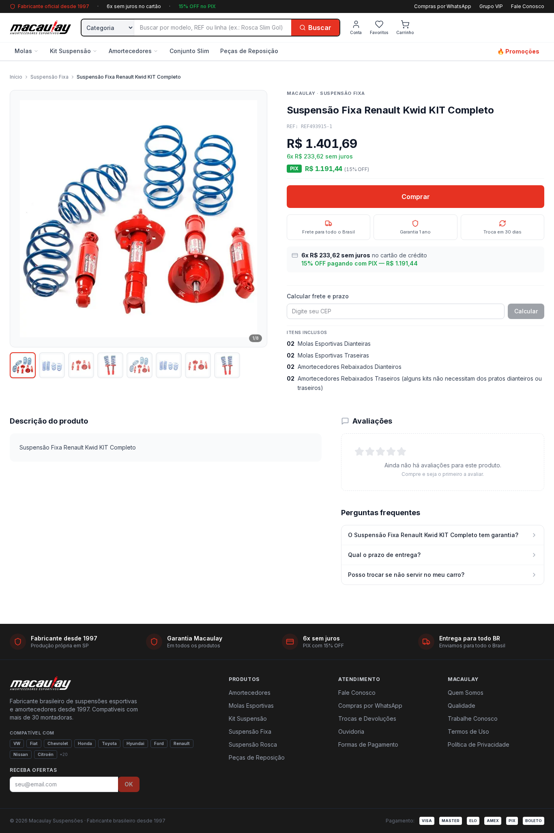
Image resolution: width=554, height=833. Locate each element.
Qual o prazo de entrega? (384, 554)
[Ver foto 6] (169, 365)
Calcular (526, 311)
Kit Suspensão (70, 50)
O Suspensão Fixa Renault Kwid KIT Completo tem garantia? (433, 534)
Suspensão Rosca (253, 744)
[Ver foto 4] (110, 365)
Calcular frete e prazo (318, 296)
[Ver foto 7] (198, 365)
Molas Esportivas (251, 705)
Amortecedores (130, 50)
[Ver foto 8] (227, 365)
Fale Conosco (527, 6)
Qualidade (461, 705)
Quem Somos (465, 692)
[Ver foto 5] (139, 365)
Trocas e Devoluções (367, 718)
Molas (23, 50)
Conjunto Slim (189, 50)
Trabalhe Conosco (473, 718)
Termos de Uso (468, 731)
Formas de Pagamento (368, 744)
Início (16, 77)
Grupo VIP (491, 6)
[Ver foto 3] (81, 365)
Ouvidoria (351, 731)
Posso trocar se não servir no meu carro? (406, 574)
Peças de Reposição (249, 50)
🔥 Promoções (518, 51)
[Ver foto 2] (52, 365)
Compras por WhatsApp (442, 6)
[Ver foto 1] (23, 365)
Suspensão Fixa (49, 77)
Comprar (416, 197)
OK (129, 784)
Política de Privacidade (478, 744)
